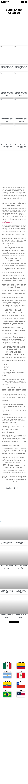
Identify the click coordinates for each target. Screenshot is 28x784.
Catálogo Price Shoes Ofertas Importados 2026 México (21, 567)
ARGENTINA (7, 672)
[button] (14, 622)
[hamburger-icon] (22, 2)
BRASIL (7, 691)
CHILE (20, 681)
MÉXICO (7, 662)
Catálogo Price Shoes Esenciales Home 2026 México (7, 591)
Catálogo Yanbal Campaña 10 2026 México (21, 591)
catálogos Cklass (6, 200)
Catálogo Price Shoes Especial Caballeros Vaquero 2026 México (7, 542)
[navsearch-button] (26, 2)
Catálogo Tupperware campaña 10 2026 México (7, 616)
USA (20, 691)
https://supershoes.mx (7, 222)
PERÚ (20, 672)
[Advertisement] (14, 29)
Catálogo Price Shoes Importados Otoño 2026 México (7, 567)
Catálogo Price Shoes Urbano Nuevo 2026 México (21, 542)
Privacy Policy (5, 701)
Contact (24, 701)
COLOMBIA (21, 662)
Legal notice (19, 701)
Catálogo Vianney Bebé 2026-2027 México (21, 616)
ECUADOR (7, 681)
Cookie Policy (12, 701)
